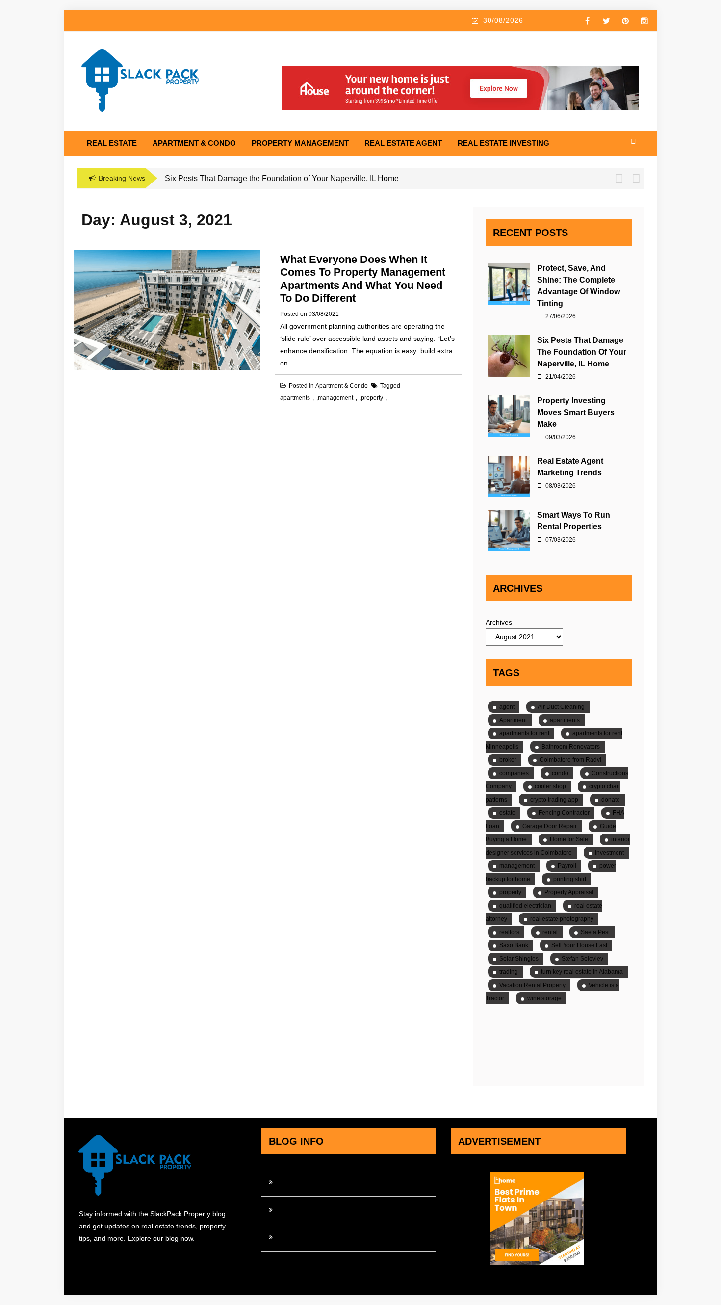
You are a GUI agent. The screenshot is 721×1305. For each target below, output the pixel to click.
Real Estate (112, 143)
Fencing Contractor (564, 812)
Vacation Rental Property (532, 985)
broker (507, 760)
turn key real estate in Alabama (582, 971)
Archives (499, 622)
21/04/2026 (560, 376)
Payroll (567, 865)
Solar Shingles (519, 958)
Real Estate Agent (403, 143)
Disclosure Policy (304, 1210)
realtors (509, 932)
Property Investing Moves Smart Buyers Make (576, 412)
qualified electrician (525, 905)
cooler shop (550, 786)
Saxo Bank (513, 945)
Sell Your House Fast (579, 945)
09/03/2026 (560, 437)
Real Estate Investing (503, 143)
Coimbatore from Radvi (570, 760)
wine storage (544, 998)
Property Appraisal (568, 892)
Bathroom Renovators (570, 746)
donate (610, 799)
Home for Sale (569, 839)
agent (507, 707)
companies (514, 773)
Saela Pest (595, 932)
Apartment (513, 720)
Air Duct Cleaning (561, 707)
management (335, 397)
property (372, 397)
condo (560, 773)
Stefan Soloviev (582, 958)
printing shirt (569, 879)
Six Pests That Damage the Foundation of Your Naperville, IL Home (581, 352)
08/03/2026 (560, 485)
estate (507, 812)
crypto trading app (554, 799)
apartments (295, 397)
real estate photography (561, 918)
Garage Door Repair (549, 826)
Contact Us (295, 1182)
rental (550, 932)
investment (609, 852)
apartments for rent (524, 733)
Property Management (300, 143)
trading (508, 971)
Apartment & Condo (194, 143)
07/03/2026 (560, 539)
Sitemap (290, 1237)
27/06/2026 (560, 316)
